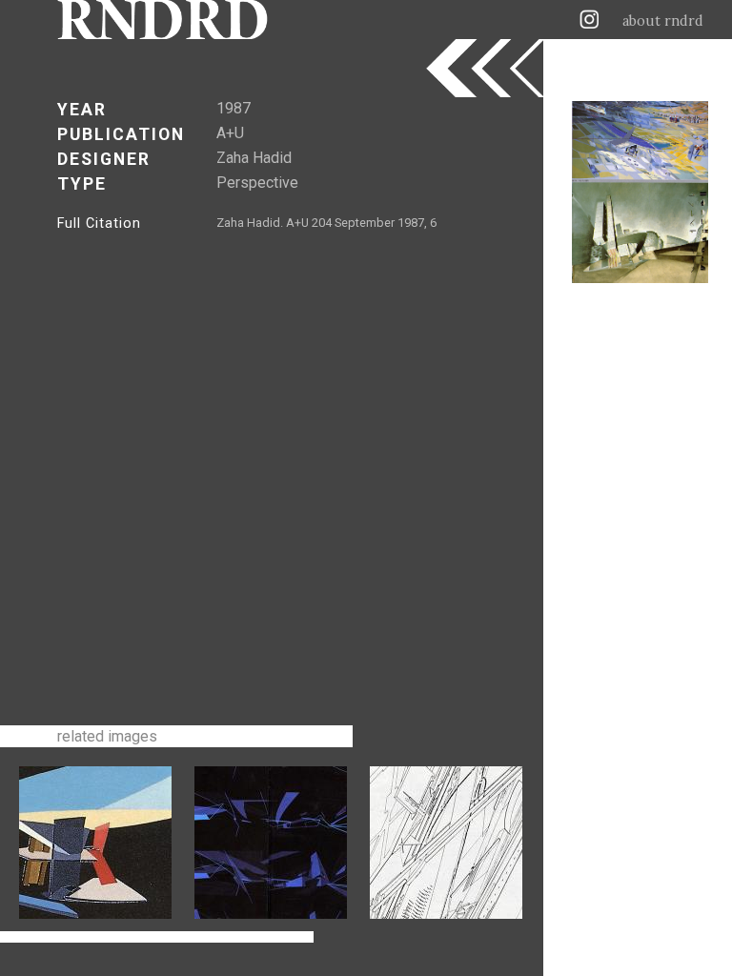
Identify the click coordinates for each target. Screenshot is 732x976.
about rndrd (662, 21)
